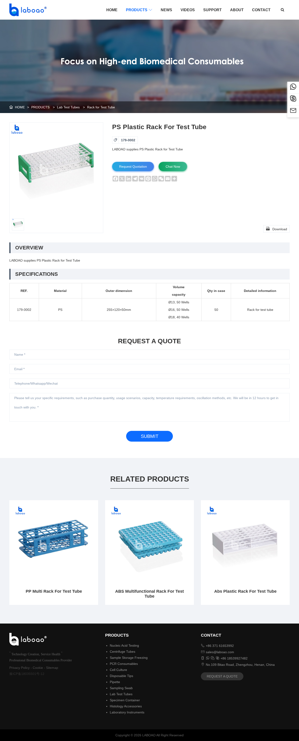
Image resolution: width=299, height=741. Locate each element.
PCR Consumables (124, 664)
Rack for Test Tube (101, 107)
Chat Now (173, 166)
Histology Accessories (126, 706)
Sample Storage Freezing (129, 657)
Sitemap (52, 668)
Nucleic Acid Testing (124, 645)
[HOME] (26, 10)
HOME (111, 10)
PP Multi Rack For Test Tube (54, 591)
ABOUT (237, 10)
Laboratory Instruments (127, 712)
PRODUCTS (139, 10)
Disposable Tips (121, 676)
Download (276, 229)
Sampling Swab (121, 688)
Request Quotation (133, 166)
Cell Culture (118, 670)
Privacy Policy (19, 668)
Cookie (38, 668)
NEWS (166, 10)
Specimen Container (125, 700)
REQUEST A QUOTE (222, 676)
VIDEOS (188, 10)
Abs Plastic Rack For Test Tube (245, 591)
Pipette (115, 682)
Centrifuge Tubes (122, 651)
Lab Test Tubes (68, 107)
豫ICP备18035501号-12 (26, 674)
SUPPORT (212, 10)
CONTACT (261, 10)
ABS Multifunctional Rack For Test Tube (149, 594)
